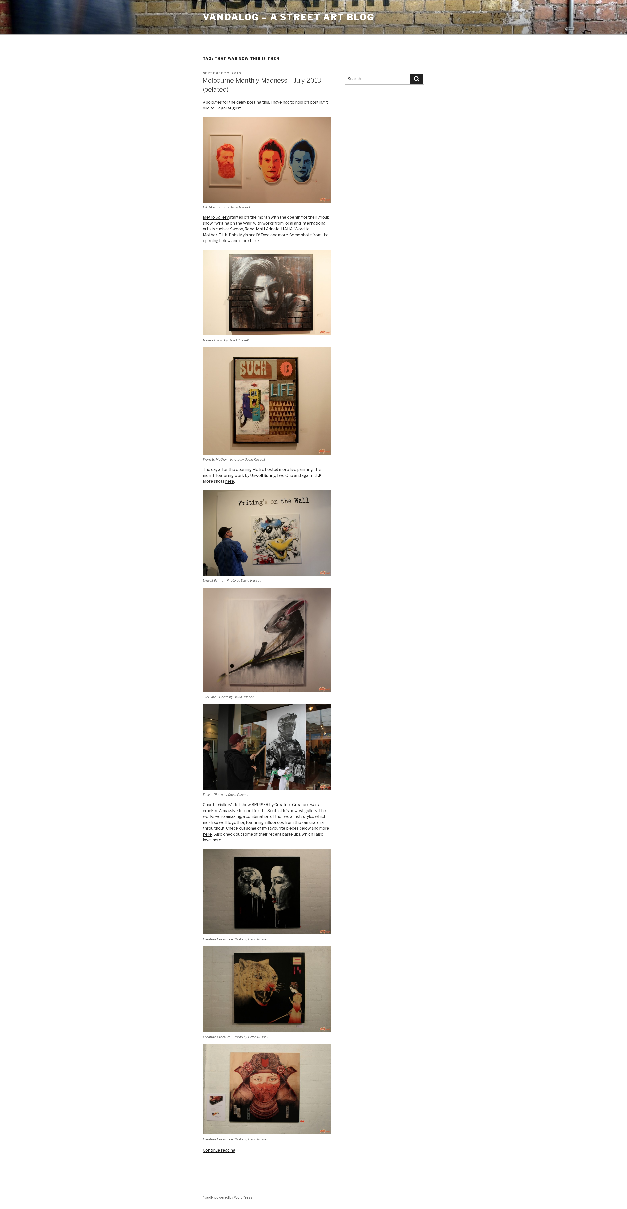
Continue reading (219, 1150)
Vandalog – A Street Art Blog (288, 17)
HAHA (287, 229)
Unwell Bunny (262, 475)
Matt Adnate (268, 229)
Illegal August (228, 108)
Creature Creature (291, 804)
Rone (249, 229)
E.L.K (223, 235)
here (254, 241)
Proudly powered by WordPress (227, 1197)
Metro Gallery (216, 217)
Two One (285, 475)
